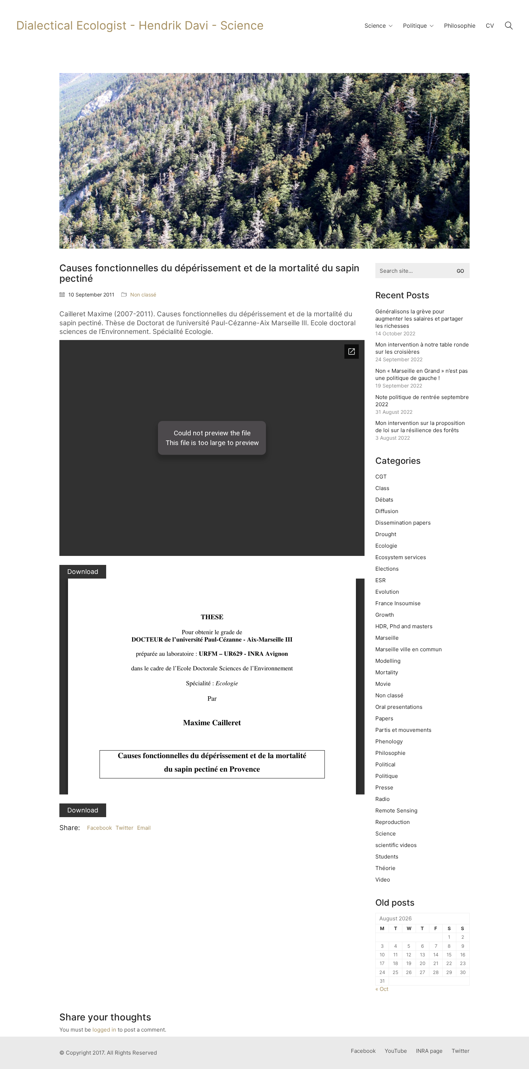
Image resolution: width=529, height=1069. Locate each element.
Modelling (388, 660)
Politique (386, 776)
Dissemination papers (403, 522)
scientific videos (396, 845)
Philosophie (390, 752)
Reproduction (392, 822)
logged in (104, 1029)
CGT (381, 476)
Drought (385, 534)
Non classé (143, 294)
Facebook (99, 827)
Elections (387, 568)
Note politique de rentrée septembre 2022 (422, 401)
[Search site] (509, 26)
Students (386, 856)
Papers (384, 718)
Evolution (387, 591)
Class (382, 488)
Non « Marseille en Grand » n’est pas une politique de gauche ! (421, 374)
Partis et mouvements (403, 729)
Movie (383, 683)
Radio (382, 799)
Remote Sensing (396, 810)
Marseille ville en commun (408, 649)
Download (82, 571)
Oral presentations (398, 706)
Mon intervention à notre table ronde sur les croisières (422, 348)
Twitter (125, 827)
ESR (380, 580)
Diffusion (386, 511)
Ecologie (386, 545)
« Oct (381, 989)
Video (382, 879)
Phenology (389, 741)
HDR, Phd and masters (404, 626)
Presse (384, 787)
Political (385, 764)
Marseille (387, 637)
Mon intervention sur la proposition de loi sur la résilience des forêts (420, 427)
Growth (384, 614)
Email (144, 827)
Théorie (385, 868)
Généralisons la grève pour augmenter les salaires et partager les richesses (419, 318)
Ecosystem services (400, 557)
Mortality (386, 672)
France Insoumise (398, 603)
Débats (384, 499)
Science (385, 833)
